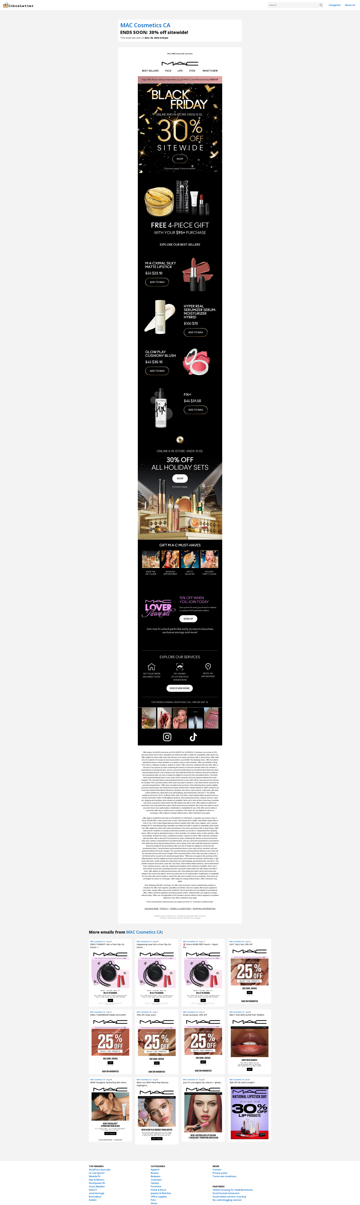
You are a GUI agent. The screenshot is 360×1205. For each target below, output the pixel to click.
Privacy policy (220, 1173)
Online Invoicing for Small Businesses (233, 1189)
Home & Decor (158, 1189)
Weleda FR (94, 1176)
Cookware (156, 1179)
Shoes (154, 1203)
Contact (217, 1169)
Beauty (155, 1173)
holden (92, 1199)
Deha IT (93, 1189)
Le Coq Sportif (96, 1173)
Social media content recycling (229, 1196)
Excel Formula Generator (226, 1193)
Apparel (155, 1169)
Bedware (155, 1176)
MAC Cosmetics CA (145, 25)
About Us (350, 5)
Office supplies (159, 1196)
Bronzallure (95, 1196)
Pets (153, 1199)
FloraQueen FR (97, 1183)
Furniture (156, 1186)
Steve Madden (97, 1186)
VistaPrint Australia (99, 1169)
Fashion (155, 1183)
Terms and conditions (224, 1176)
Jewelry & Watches (161, 1193)
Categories (335, 5)
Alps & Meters (96, 1179)
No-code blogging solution (227, 1199)
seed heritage (96, 1193)
